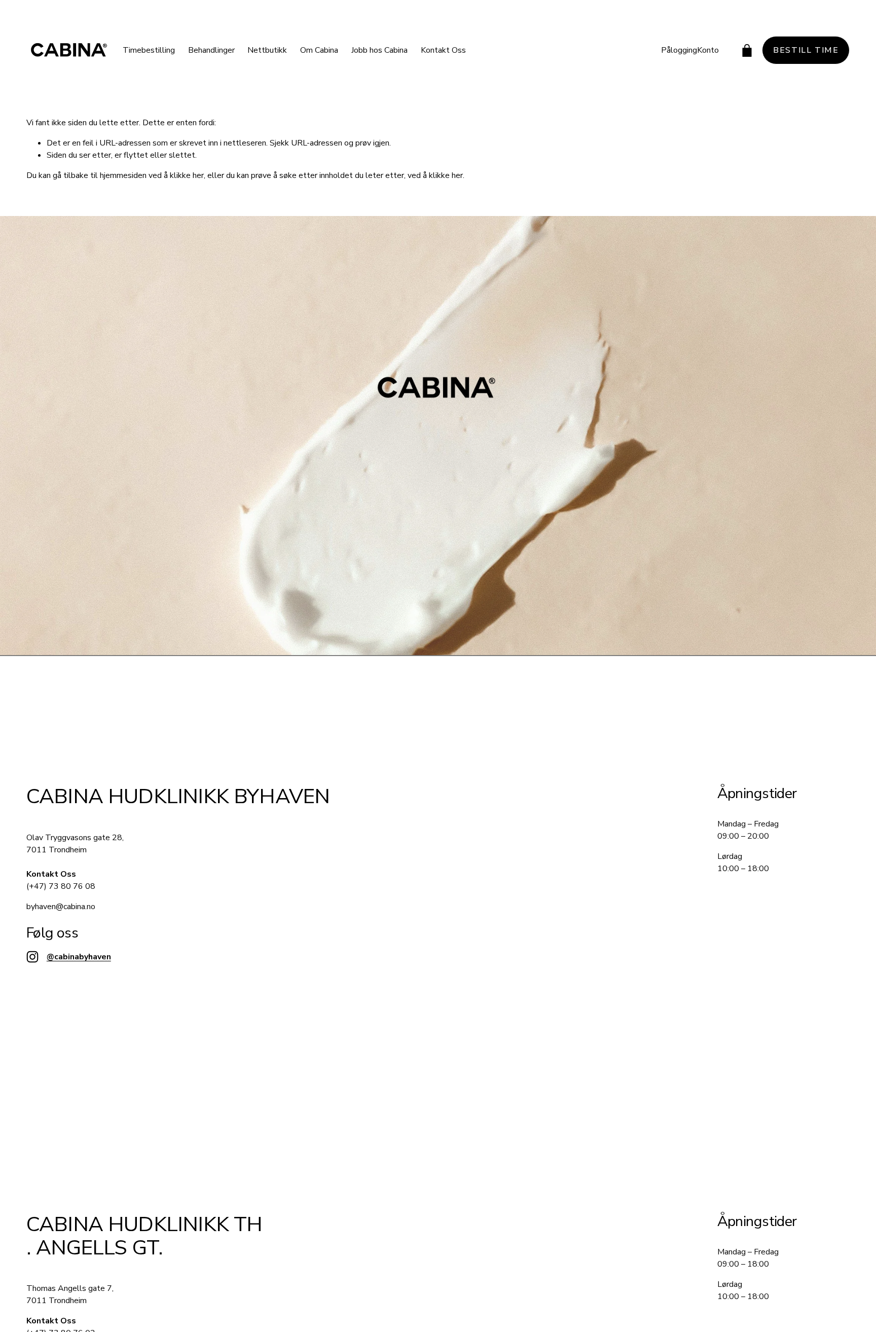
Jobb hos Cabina (379, 50)
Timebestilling (149, 50)
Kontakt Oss (443, 50)
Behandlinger (211, 50)
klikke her (187, 175)
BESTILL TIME (805, 50)
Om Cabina (319, 50)
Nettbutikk (267, 50)
